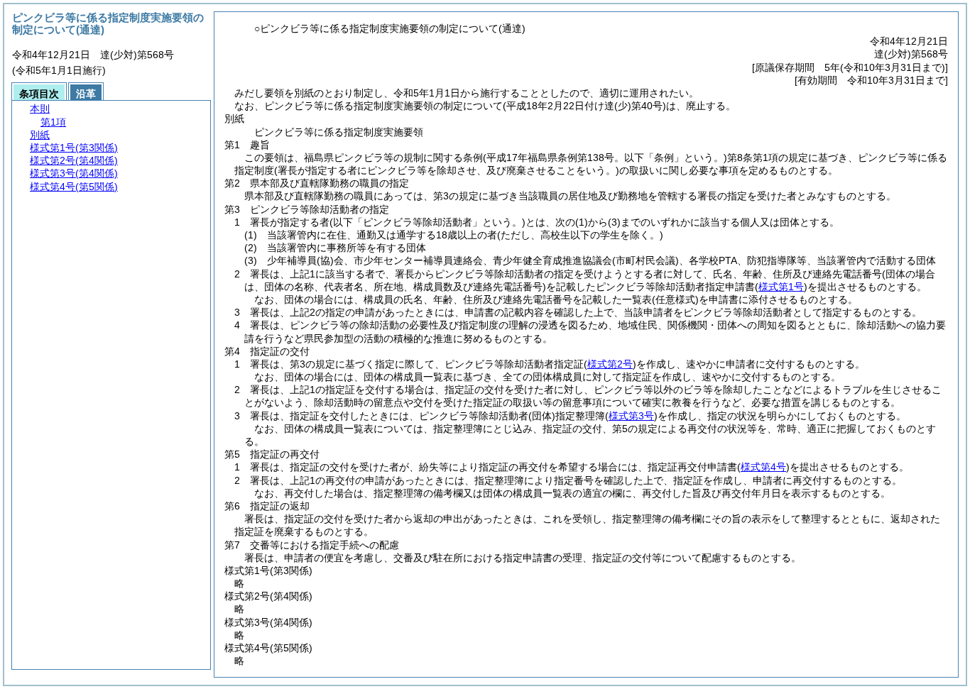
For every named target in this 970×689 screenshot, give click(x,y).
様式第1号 (781, 286)
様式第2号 (610, 364)
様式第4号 (763, 467)
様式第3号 (631, 415)
